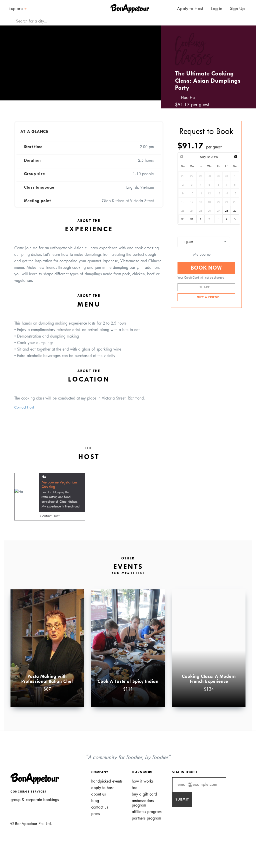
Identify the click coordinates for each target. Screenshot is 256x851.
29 (234, 210)
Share (205, 287)
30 (182, 219)
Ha (44, 477)
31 (191, 219)
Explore (16, 9)
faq (135, 788)
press (95, 814)
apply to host (102, 788)
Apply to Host (189, 9)
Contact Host (24, 407)
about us (98, 794)
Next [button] (150, 61)
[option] (81, 62)
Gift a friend (208, 297)
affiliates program (147, 812)
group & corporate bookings (34, 800)
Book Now (206, 268)
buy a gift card (144, 794)
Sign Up (237, 9)
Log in (216, 9)
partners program (146, 818)
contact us (99, 807)
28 (226, 210)
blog (95, 801)
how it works (143, 781)
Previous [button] (11, 61)
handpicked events (106, 781)
